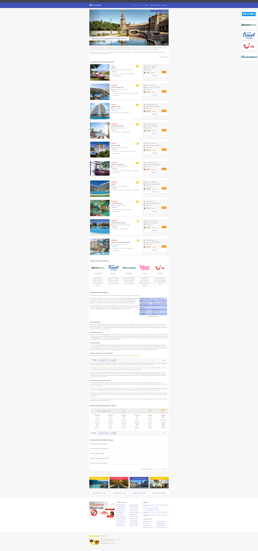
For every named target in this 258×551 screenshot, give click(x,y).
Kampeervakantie (146, 525)
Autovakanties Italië (119, 514)
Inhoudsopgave (164, 57)
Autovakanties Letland (133, 508)
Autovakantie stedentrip (160, 523)
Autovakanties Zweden (120, 520)
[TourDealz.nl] (94, 536)
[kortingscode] (102, 508)
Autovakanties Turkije (133, 525)
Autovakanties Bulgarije (133, 520)
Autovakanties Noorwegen (121, 518)
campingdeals (129, 273)
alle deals (113, 273)
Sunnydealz (112, 540)
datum (111, 360)
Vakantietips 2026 (159, 478)
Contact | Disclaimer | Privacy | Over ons (108, 543)
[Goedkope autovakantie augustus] (119, 483)
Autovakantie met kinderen (148, 527)
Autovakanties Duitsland (120, 506)
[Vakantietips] (159, 483)
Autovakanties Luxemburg (134, 512)
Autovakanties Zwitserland (134, 523)
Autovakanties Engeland (133, 506)
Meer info (114, 71)
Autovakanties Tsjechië (120, 525)
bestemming (102, 360)
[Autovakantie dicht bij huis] (139, 483)
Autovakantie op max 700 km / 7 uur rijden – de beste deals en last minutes (156, 505)
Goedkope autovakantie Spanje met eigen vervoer (110, 38)
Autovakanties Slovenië (133, 518)
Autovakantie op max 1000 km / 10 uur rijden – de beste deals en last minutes (155, 515)
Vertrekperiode (156, 5)
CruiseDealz (119, 539)
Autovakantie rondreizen (160, 525)
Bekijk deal (155, 75)
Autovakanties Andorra (133, 514)
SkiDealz (110, 539)
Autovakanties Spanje (133, 521)
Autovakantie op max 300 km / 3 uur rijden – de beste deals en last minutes (156, 512)
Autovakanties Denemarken (121, 521)
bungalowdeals (98, 273)
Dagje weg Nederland (147, 521)
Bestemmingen (137, 5)
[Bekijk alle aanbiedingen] (249, 14)
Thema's (147, 5)
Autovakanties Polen (120, 512)
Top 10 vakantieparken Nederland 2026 (151, 510)
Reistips (165, 5)
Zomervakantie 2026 (99, 478)
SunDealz (106, 539)
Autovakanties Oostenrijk (120, 516)
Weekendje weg (146, 523)
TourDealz (114, 539)
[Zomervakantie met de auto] (98, 483)
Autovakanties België (120, 508)
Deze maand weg (119, 478)
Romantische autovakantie (161, 527)
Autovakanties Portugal (133, 516)
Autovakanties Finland (133, 510)
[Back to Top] (132, 546)
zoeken (163, 360)
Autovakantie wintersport (160, 521)
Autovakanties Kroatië (120, 523)
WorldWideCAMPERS (133, 355)
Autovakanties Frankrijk (120, 510)
